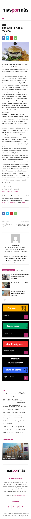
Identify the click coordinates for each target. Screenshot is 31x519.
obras (11, 421)
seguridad (9, 423)
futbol (24, 409)
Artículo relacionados (8, 270)
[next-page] (5, 300)
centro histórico (6, 397)
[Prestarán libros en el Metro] (6, 285)
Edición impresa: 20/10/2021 (12, 456)
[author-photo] (15, 242)
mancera (10, 415)
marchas (15, 415)
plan (23, 421)
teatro (5, 432)
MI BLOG (4, 202)
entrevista (10, 409)
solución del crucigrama (13, 426)
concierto (21, 403)
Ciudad (7, 22)
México (22, 418)
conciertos (5, 406)
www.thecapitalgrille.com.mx (10, 191)
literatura (22, 412)
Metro (20, 415)
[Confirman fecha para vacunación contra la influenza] (6, 293)
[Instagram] (13, 507)
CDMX (21, 393)
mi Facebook (13, 202)
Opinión (19, 421)
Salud (4, 423)
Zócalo (21, 432)
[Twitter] (7, 38)
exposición (18, 409)
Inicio (3, 22)
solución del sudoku (7, 429)
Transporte (11, 432)
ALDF (12, 394)
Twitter (23, 202)
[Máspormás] (15, 10)
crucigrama (14, 406)
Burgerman (6, 34)
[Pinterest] (11, 38)
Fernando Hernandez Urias (9, 458)
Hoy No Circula (10, 412)
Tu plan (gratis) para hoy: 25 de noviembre (8, 225)
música (6, 420)
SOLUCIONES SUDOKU (15, 363)
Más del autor (19, 270)
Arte (15, 394)
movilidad (17, 418)
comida (13, 403)
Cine (13, 397)
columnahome (6, 403)
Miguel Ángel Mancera (8, 417)
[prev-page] (3, 300)
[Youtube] (22, 507)
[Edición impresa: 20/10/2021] (15, 451)
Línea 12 (4, 415)
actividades (6, 394)
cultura (23, 406)
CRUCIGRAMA (15, 359)
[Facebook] (3, 38)
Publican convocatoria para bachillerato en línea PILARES (20, 276)
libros (16, 412)
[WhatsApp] (15, 38)
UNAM (17, 432)
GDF (4, 412)
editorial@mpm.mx (19, 495)
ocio (15, 421)
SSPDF (15, 429)
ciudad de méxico (10, 400)
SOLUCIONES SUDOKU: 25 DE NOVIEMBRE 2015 (22, 225)
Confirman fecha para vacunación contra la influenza (18, 293)
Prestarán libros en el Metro (20, 283)
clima (20, 400)
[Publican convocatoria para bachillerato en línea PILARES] (6, 277)
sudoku (21, 429)
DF (4, 409)
